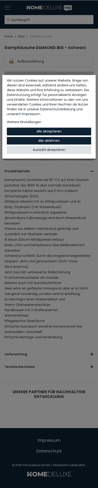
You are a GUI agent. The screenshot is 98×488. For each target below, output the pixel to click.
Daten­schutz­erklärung (57, 109)
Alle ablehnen (49, 140)
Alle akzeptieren (49, 131)
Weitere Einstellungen (24, 122)
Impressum (31, 114)
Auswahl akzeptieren (49, 149)
